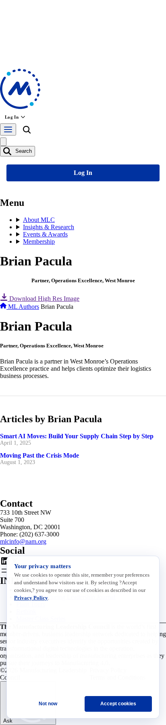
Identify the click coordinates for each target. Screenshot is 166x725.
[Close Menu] (3, 142)
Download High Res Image (43, 298)
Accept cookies (118, 704)
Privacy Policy (31, 598)
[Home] (4, 306)
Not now (48, 704)
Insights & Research (48, 227)
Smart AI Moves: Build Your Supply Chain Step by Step (77, 436)
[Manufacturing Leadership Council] (20, 106)
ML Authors (23, 306)
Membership (39, 241)
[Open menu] (8, 129)
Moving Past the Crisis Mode (39, 455)
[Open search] (26, 131)
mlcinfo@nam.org (23, 541)
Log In (12, 117)
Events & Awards (45, 234)
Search (23, 151)
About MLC (39, 219)
